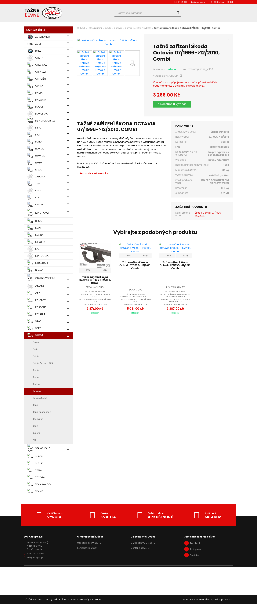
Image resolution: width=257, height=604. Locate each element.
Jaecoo (40, 177)
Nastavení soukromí (75, 599)
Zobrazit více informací (91, 173)
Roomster (38, 419)
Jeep (37, 183)
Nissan (39, 270)
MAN (38, 228)
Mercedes (41, 242)
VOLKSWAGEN (43, 484)
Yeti (34, 440)
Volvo (39, 491)
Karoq (36, 377)
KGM (38, 190)
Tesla (38, 470)
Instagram (195, 549)
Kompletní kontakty (87, 548)
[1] (177, 13)
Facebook (195, 543)
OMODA (39, 286)
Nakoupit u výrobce (173, 104)
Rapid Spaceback (42, 412)
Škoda (39, 335)
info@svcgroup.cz (197, 2)
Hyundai (40, 156)
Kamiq (36, 370)
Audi (38, 44)
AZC (231, 599)
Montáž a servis (138, 548)
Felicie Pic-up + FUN (43, 363)
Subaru (39, 456)
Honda (39, 149)
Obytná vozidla (45, 278)
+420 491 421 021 (179, 2)
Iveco (38, 170)
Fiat (37, 135)
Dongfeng (41, 114)
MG (37, 249)
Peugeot (40, 300)
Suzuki (39, 463)
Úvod (82, 28)
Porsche (40, 307)
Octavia (37, 391)
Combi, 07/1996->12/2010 (138, 28)
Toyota (40, 477)
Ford (38, 142)
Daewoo (40, 100)
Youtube (194, 555)
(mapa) (44, 543)
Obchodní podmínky (87, 543)
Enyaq (36, 342)
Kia (37, 197)
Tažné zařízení (35, 30)
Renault (40, 314)
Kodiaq (36, 384)
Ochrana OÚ (97, 599)
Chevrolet (41, 65)
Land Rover (42, 213)
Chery (39, 58)
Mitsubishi (41, 263)
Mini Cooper (42, 256)
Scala (35, 426)
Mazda (39, 235)
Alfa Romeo (42, 37)
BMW (38, 51)
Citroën (40, 79)
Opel (38, 293)
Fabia (35, 349)
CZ (219, 2)
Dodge (39, 107)
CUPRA (39, 86)
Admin (57, 599)
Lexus (38, 221)
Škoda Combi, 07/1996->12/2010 (208, 214)
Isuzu (38, 163)
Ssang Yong (42, 448)
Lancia (39, 204)
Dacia (39, 93)
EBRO (38, 128)
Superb (36, 433)
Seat (38, 328)
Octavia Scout (40, 398)
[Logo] (43, 13)
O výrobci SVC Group (141, 543)
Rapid (35, 405)
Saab (38, 321)
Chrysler (41, 72)
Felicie (36, 356)
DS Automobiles (45, 121)
